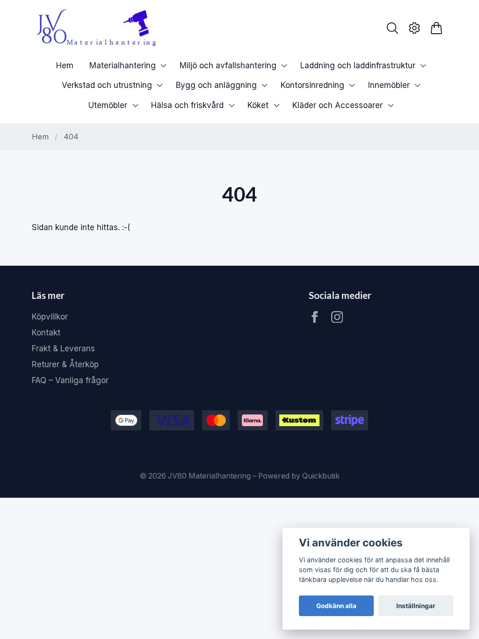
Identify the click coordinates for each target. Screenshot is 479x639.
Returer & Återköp (65, 364)
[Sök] (393, 28)
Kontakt (46, 332)
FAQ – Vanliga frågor (70, 380)
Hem (40, 136)
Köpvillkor (50, 316)
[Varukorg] (436, 28)
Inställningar (415, 606)
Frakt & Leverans (63, 348)
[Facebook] (315, 317)
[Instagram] (337, 317)
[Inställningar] (415, 28)
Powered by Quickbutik (299, 476)
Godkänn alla (336, 606)
